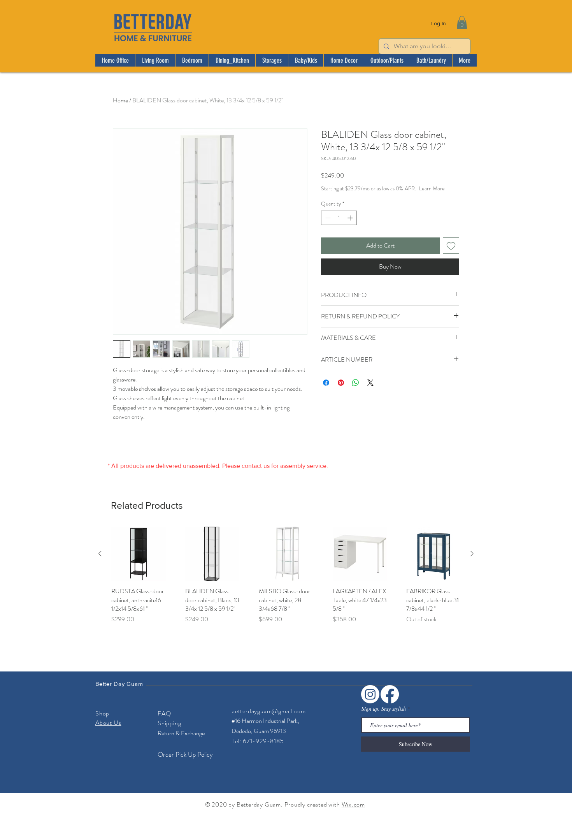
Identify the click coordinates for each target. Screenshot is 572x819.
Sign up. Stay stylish (383, 709)
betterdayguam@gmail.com (268, 711)
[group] (286, 579)
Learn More (376, 196)
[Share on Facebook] (326, 390)
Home (120, 100)
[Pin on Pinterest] (341, 390)
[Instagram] (370, 694)
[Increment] (351, 225)
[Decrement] (327, 225)
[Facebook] (390, 694)
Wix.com (353, 804)
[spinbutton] (339, 225)
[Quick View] (138, 554)
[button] (461, 22)
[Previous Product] (100, 553)
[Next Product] (472, 553)
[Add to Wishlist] (451, 253)
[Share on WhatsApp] (355, 390)
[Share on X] (370, 390)
